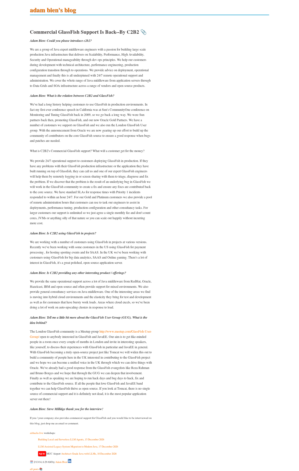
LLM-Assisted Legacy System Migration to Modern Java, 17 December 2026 (78, 446)
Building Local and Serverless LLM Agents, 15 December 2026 (71, 439)
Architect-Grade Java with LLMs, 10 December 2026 (89, 453)
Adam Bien (61, 462)
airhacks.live (36, 433)
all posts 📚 (36, 469)
